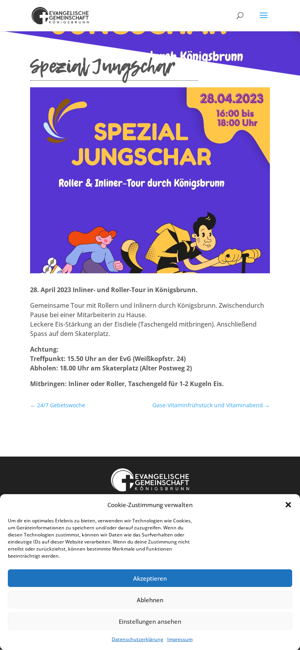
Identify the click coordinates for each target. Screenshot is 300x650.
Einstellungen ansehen (150, 621)
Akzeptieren (150, 578)
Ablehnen (150, 600)
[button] (288, 505)
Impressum (180, 639)
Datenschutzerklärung (137, 639)
